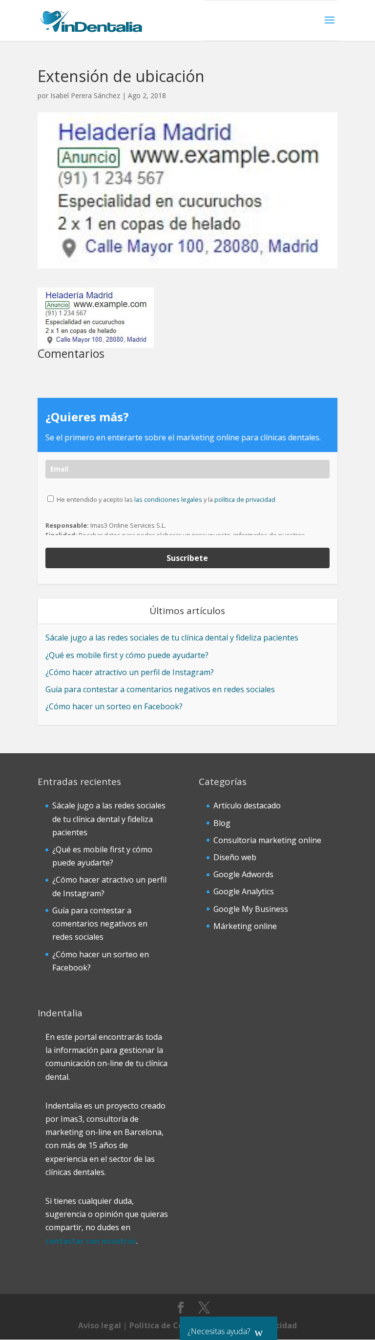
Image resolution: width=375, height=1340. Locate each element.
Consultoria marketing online (267, 840)
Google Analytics (243, 891)
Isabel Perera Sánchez (85, 95)
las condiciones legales (168, 499)
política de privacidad (244, 499)
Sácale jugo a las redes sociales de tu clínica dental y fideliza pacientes (171, 637)
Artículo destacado (247, 805)
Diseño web (234, 857)
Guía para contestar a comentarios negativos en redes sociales (160, 689)
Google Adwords (243, 874)
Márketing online (245, 926)
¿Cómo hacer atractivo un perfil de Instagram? (129, 672)
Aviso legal (99, 1325)
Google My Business (250, 909)
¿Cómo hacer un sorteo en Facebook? (114, 706)
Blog (221, 823)
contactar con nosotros (90, 1241)
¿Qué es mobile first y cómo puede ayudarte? (126, 655)
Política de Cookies (166, 1325)
